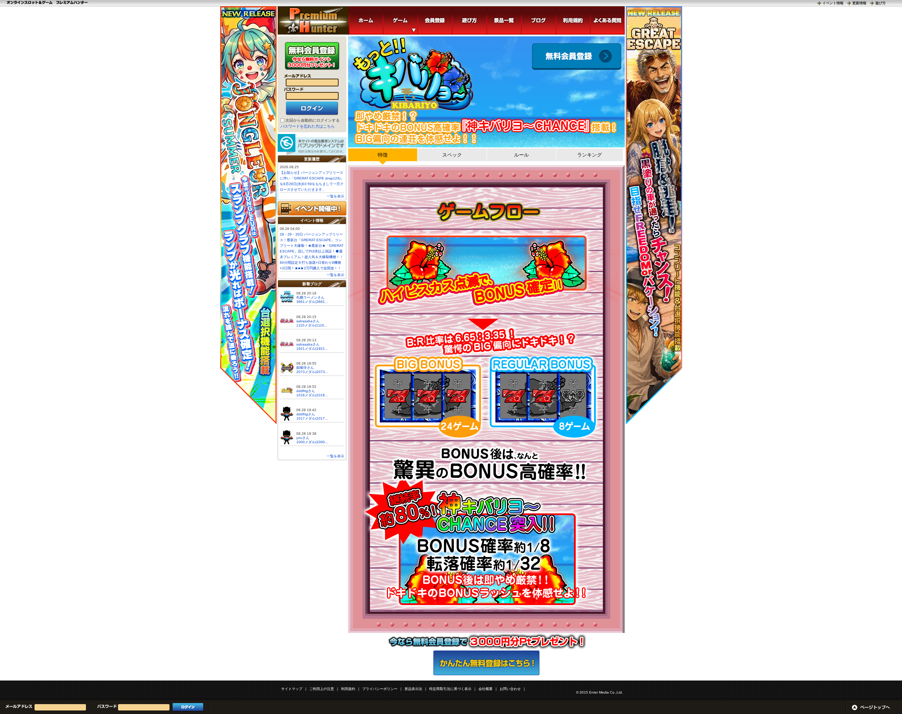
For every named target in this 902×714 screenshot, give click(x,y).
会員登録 (576, 56)
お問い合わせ (510, 689)
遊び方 (880, 3)
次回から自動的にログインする (312, 120)
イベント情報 (833, 3)
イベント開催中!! (312, 208)
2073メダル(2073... (312, 372)
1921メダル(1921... (312, 348)
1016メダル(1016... (312, 395)
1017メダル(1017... (312, 418)
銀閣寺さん (305, 368)
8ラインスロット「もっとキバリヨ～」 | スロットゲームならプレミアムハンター (313, 20)
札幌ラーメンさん (310, 297)
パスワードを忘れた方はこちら (307, 126)
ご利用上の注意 (321, 689)
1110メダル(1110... (311, 325)
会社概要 (485, 689)
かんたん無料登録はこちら (486, 663)
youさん (302, 438)
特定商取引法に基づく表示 (450, 689)
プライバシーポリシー (379, 689)
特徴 (383, 155)
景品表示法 (413, 689)
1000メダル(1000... (312, 442)
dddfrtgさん (305, 391)
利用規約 (348, 689)
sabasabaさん (308, 321)
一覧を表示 (335, 196)
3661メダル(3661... (312, 302)
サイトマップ (291, 689)
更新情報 (859, 3)
